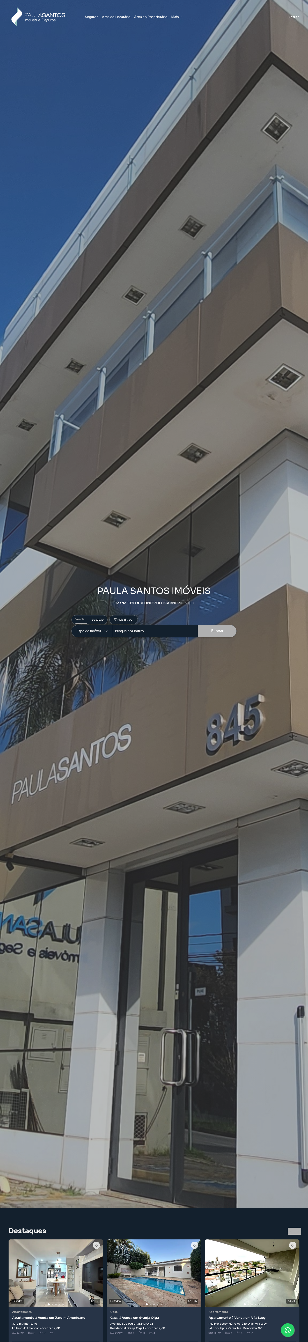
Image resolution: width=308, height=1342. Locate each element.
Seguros (91, 17)
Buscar (217, 631)
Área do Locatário (116, 17)
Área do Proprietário (151, 17)
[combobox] (155, 631)
